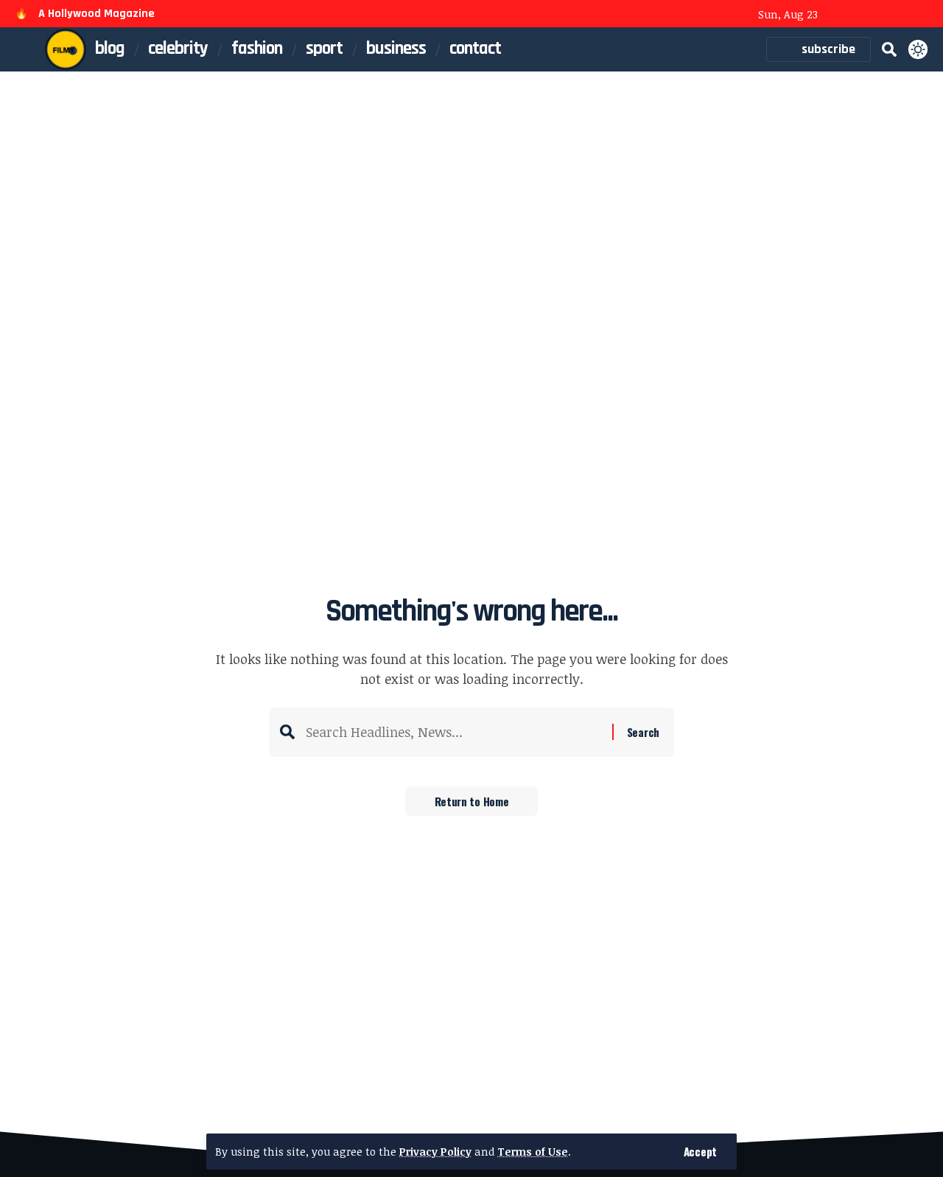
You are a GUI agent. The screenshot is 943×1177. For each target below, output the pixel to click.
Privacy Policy (435, 1152)
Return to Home (472, 801)
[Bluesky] (920, 15)
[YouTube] (880, 15)
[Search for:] (453, 732)
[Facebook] (840, 15)
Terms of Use (532, 1152)
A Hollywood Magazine (96, 13)
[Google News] (900, 15)
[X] (860, 15)
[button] (700, 1151)
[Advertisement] (471, 182)
